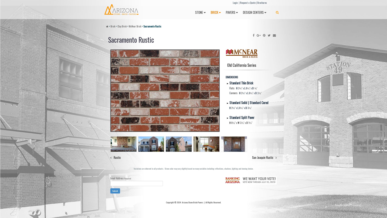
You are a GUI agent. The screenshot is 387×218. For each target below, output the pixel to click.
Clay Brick (122, 26)
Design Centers (253, 12)
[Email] (274, 35)
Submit (115, 190)
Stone (199, 12)
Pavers (230, 12)
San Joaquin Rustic (262, 157)
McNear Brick (135, 26)
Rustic (117, 157)
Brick (214, 12)
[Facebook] (253, 35)
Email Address (117, 178)
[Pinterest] (264, 35)
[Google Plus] (259, 35)
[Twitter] (269, 35)
